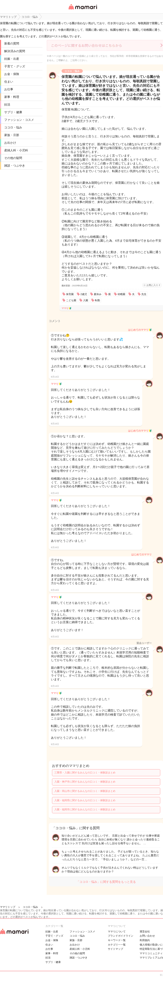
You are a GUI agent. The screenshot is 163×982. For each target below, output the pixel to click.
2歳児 (83, 294)
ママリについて (117, 931)
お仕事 (8, 89)
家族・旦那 (11, 135)
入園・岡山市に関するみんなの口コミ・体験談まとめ (84, 791)
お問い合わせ (147, 935)
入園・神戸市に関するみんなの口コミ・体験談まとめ (84, 781)
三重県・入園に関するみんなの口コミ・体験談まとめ (84, 772)
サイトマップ (115, 948)
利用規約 (145, 940)
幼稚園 (121, 294)
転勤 (97, 300)
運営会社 (145, 931)
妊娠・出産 (11, 58)
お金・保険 (11, 74)
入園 (85, 300)
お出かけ (10, 142)
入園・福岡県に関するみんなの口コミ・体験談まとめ (84, 800)
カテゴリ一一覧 (117, 944)
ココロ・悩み (13, 127)
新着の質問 (11, 43)
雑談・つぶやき (14, 165)
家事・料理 (11, 97)
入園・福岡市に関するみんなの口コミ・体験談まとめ (84, 809)
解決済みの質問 (14, 51)
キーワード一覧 (117, 940)
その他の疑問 (13, 158)
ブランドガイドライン (120, 935)
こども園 (71, 300)
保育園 (70, 294)
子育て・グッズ (14, 66)
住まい (8, 81)
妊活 (7, 104)
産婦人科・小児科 (16, 150)
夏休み (97, 294)
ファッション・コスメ (19, 119)
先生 (143, 294)
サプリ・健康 (13, 112)
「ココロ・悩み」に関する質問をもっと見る (106, 881)
